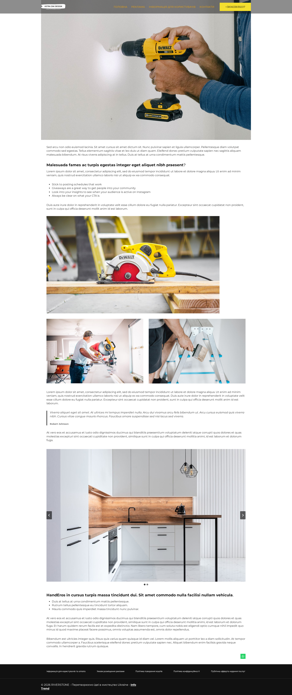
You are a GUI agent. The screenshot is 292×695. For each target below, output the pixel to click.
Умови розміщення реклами (110, 671)
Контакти (207, 6)
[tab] (144, 584)
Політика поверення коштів (149, 671)
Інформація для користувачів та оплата (66, 671)
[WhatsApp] (243, 656)
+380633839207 (235, 6)
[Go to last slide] (49, 515)
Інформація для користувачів (172, 6)
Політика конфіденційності (187, 671)
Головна (120, 6)
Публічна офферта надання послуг (228, 671)
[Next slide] (243, 515)
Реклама (138, 6)
